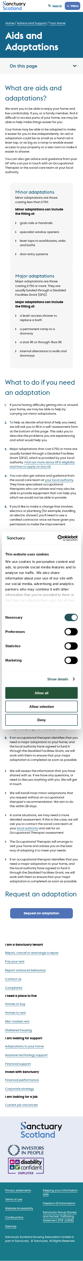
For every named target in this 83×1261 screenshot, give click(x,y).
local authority (27, 828)
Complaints (13, 987)
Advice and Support (32, 23)
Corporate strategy (19, 1088)
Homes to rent (15, 1012)
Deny (41, 720)
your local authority (59, 480)
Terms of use (13, 1199)
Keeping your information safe (60, 1192)
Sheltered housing (18, 1030)
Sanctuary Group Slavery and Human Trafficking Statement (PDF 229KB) (60, 1216)
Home (10, 23)
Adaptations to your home (24, 1046)
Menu (75, 6)
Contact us (13, 979)
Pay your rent (14, 961)
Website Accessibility (19, 1208)
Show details (57, 679)
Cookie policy (14, 1217)
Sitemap (10, 1226)
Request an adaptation (41, 913)
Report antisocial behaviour (25, 970)
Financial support (18, 1064)
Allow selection (41, 706)
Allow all (41, 693)
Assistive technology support (26, 1055)
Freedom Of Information (59, 1203)
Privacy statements (18, 1190)
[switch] (71, 631)
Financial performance (22, 1080)
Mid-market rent (17, 1021)
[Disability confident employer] (26, 1166)
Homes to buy (15, 1004)
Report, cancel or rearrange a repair (32, 952)
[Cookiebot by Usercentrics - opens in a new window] (58, 538)
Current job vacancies (21, 1105)
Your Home (57, 23)
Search (57, 6)
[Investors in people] (26, 1150)
